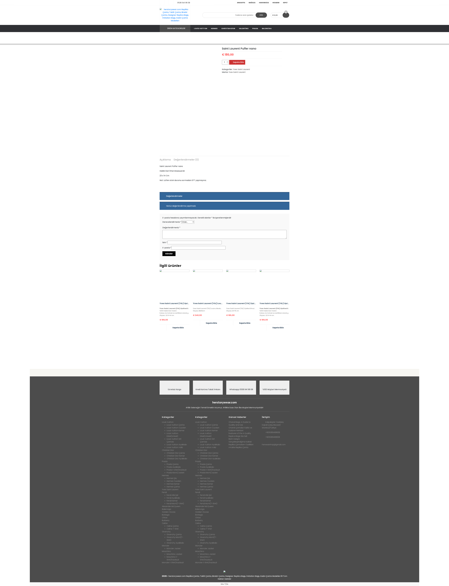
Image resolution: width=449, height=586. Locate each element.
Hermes (214, 28)
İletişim (266, 417)
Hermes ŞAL (172, 478)
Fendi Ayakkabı (173, 498)
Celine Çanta (173, 526)
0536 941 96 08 (183, 2)
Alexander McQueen (171, 506)
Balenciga (267, 28)
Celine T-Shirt (173, 528)
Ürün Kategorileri (176, 28)
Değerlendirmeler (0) (186, 159)
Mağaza (252, 3)
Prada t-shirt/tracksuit (176, 469)
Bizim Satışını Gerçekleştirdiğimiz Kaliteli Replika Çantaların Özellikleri (241, 442)
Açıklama (165, 159)
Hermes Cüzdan (174, 481)
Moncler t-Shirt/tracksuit (173, 562)
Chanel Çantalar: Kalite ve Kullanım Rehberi (240, 429)
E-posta (166, 247)
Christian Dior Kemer (176, 455)
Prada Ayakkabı (174, 467)
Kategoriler (168, 417)
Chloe (164, 517)
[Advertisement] (224, 348)
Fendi (164, 492)
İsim (164, 242)
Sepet (285, 3)
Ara (261, 15)
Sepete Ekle (238, 62)
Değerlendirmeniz (171, 227)
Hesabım (275, 3)
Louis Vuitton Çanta (176, 425)
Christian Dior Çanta (176, 453)
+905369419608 (272, 432)
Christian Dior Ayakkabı (177, 458)
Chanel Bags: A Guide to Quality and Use (240, 423)
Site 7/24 (224, 584)
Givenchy (166, 531)
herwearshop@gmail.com (274, 444)
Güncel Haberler (237, 417)
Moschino (166, 551)
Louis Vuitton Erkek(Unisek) (172, 434)
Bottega (165, 514)
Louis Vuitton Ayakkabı (177, 444)
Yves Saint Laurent (205, 38)
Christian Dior (228, 28)
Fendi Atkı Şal (172, 495)
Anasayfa (241, 3)
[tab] (165, 160)
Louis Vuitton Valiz (175, 447)
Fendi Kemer (172, 500)
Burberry (165, 520)
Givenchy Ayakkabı (175, 543)
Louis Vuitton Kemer (175, 430)
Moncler (165, 545)
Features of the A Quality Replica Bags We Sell (240, 434)
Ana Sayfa (189, 38)
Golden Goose (168, 512)
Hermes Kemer (173, 484)
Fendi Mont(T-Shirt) (175, 503)
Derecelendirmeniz (171, 222)
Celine (165, 523)
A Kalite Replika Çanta (238, 447)
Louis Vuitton (200, 28)
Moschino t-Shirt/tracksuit (173, 558)
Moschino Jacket (174, 554)
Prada (255, 28)
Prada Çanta (172, 464)
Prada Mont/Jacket (175, 472)
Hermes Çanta (173, 486)
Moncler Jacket (174, 548)
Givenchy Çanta (174, 534)
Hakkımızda (264, 3)
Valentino (244, 28)
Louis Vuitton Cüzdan (176, 427)
